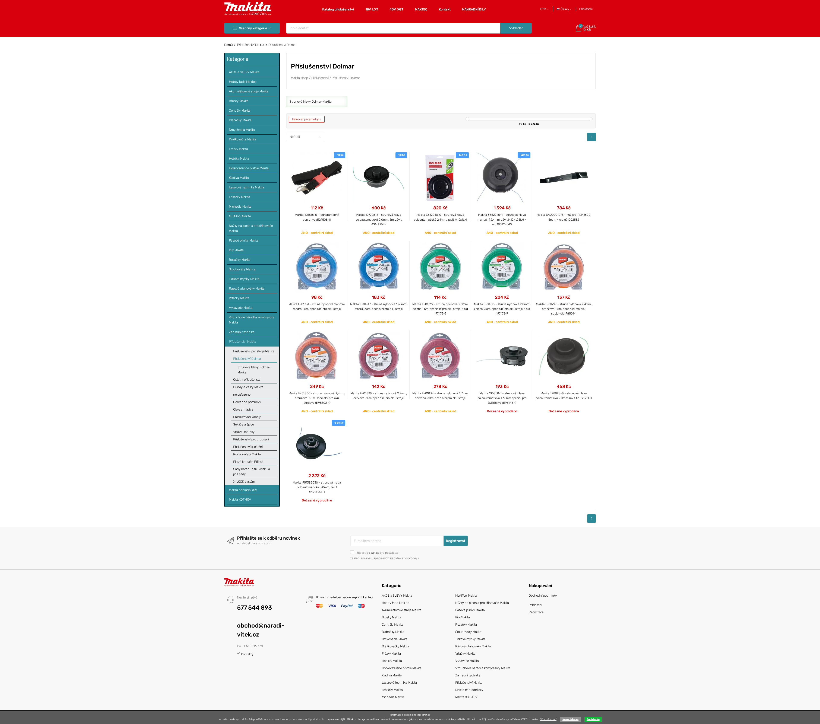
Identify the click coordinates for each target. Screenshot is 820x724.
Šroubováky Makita (242, 269)
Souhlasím (593, 719)
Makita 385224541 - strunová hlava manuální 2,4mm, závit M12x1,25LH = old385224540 (502, 219)
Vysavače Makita (240, 308)
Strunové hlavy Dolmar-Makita (254, 369)
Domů (228, 45)
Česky (565, 9)
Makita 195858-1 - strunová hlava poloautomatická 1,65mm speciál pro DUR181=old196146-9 (502, 398)
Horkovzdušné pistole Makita (249, 168)
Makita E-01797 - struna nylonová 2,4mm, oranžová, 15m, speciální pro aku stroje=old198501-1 (564, 308)
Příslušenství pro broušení (251, 439)
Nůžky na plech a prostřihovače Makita (251, 228)
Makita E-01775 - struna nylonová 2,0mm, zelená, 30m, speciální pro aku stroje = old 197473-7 (502, 308)
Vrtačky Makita (239, 298)
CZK (543, 9)
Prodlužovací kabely (247, 417)
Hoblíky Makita (239, 158)
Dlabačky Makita (240, 120)
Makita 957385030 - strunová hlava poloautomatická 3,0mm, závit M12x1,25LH (317, 487)
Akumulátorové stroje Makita (248, 91)
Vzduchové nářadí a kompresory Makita (251, 319)
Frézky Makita (238, 149)
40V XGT (396, 9)
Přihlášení (586, 9)
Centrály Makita (239, 110)
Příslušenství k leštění (248, 447)
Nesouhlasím (570, 719)
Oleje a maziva (243, 409)
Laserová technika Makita (246, 187)
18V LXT (371, 9)
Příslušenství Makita (250, 45)
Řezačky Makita (239, 260)
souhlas (374, 552)
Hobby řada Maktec (242, 82)
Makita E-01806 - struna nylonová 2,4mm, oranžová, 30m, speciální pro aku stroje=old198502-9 (317, 398)
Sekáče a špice (243, 424)
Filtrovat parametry (305, 119)
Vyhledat (516, 28)
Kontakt (445, 9)
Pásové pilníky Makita (243, 240)
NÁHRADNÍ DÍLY (474, 9)
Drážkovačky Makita (242, 139)
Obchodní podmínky (543, 595)
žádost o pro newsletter (378, 552)
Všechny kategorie (253, 28)
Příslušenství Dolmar (247, 359)
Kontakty (246, 654)
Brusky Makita (238, 101)
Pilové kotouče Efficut (248, 462)
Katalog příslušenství (338, 9)
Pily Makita (236, 250)
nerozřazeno (241, 394)
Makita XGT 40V (240, 499)
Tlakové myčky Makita (244, 279)
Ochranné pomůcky (247, 402)
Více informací (548, 719)
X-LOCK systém (244, 482)
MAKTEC (421, 9)
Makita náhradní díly (243, 490)
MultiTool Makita (240, 216)
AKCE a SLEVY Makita (244, 72)
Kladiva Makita (239, 178)
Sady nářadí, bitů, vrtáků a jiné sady (251, 471)
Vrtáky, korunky (244, 432)
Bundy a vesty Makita (248, 387)
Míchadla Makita (240, 206)
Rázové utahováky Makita (247, 288)
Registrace (536, 612)
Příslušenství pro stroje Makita (253, 351)
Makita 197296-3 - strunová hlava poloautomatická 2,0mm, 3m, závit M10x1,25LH (378, 219)
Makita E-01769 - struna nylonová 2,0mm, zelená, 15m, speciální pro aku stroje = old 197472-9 (440, 308)
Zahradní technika (241, 332)
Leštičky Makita (239, 197)
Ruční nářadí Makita (247, 454)
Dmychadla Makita (242, 130)
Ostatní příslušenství (247, 380)
